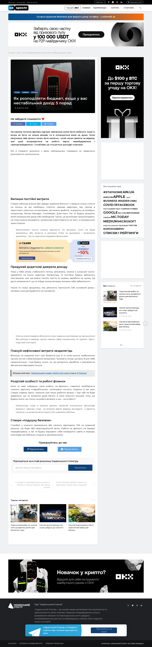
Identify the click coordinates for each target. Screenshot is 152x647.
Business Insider (116, 201)
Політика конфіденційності (31, 643)
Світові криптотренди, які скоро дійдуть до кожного (129, 310)
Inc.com (122, 213)
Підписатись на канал (104, 630)
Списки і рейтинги (120, 233)
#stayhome (112, 192)
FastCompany (109, 209)
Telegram (123, 225)
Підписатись (36, 449)
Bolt (129, 197)
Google (110, 212)
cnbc (133, 201)
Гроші (19, 53)
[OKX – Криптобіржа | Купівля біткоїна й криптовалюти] (122, 137)
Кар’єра (115, 8)
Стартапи (129, 8)
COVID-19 (110, 204)
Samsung (114, 225)
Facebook (126, 205)
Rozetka (107, 225)
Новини (86, 8)
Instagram (133, 213)
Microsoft (127, 221)
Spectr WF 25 (32, 2)
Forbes (134, 209)
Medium (110, 221)
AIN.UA (128, 192)
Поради (34, 92)
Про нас (11, 2)
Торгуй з (70, 8)
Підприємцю (99, 8)
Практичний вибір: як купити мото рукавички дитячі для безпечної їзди (24, 527)
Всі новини (136, 286)
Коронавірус (113, 229)
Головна (11, 53)
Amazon (108, 197)
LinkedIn (107, 217)
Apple (119, 196)
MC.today (120, 217)
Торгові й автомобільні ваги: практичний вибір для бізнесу (81, 527)
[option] (24, 519)
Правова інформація (54, 643)
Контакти (21, 2)
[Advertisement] (53, 175)
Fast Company (123, 209)
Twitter (132, 225)
